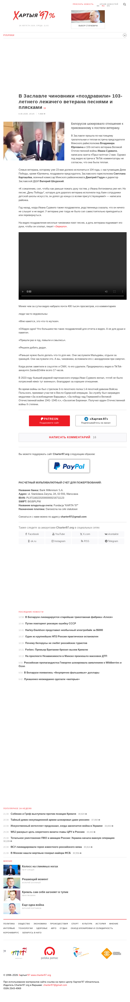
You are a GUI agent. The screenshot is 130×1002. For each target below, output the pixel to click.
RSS (86, 541)
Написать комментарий (72, 437)
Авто (54, 928)
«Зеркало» (60, 226)
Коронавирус (11, 933)
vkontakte (113, 534)
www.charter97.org (41, 975)
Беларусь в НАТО (32, 933)
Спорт (75, 924)
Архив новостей (109, 4)
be (98, 6)
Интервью (9, 928)
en (108, 6)
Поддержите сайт (49, 420)
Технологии (25, 928)
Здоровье (42, 928)
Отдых (63, 928)
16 (45, 108)
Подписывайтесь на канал (96, 420)
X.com (86, 534)
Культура (87, 924)
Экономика (40, 924)
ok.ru (33, 541)
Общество (24, 924)
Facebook (33, 534)
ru (103, 6)
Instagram (60, 541)
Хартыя (34, 15)
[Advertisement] (65, 66)
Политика (9, 924)
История (101, 924)
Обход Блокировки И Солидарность (92, 928)
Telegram (113, 541)
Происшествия (59, 924)
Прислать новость (83, 4)
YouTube (60, 534)
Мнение (8, 861)
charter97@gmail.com (55, 985)
